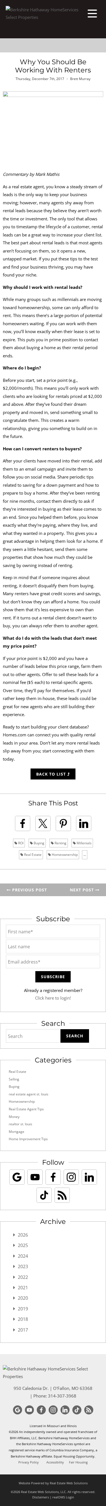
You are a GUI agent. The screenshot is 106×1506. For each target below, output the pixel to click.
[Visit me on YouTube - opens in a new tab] (35, 1177)
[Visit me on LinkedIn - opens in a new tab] (89, 1177)
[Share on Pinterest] (63, 823)
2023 (23, 1266)
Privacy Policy (28, 1462)
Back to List (51, 774)
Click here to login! (53, 998)
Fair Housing (78, 1462)
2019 (23, 1309)
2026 (23, 1235)
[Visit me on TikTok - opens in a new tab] (44, 1195)
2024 (23, 1256)
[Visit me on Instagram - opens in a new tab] (71, 1177)
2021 (23, 1287)
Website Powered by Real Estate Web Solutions (53, 1483)
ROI (20, 843)
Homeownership (64, 854)
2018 (23, 1319)
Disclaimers (40, 1497)
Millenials (84, 843)
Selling (14, 1079)
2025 (23, 1245)
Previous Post (29, 889)
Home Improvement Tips (28, 1139)
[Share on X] (43, 823)
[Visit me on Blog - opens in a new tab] (62, 1195)
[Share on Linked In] (83, 823)
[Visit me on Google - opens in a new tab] (17, 1177)
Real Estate (32, 854)
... (84, 854)
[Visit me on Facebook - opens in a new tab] (53, 1177)
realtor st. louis (20, 1124)
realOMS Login (63, 1497)
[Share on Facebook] (22, 823)
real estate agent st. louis (28, 1094)
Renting (60, 843)
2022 (23, 1277)
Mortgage (16, 1131)
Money (14, 1116)
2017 (23, 1330)
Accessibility (55, 1462)
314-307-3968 (62, 1396)
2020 (23, 1298)
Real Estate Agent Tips (26, 1109)
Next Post (82, 889)
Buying (38, 843)
